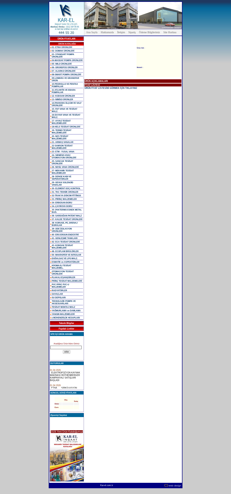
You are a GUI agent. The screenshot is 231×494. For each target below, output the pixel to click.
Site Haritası (169, 32)
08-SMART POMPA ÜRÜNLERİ (66, 74)
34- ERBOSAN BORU (62, 202)
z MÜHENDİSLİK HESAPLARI (66, 318)
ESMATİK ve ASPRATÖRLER (65, 262)
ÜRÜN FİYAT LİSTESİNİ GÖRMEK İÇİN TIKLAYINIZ (111, 88)
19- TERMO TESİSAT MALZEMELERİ (61, 131)
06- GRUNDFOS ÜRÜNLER (65, 67)
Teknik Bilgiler (66, 323)
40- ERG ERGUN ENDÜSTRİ (65, 235)
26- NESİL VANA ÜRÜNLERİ (65, 167)
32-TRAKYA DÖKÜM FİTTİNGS (66, 195)
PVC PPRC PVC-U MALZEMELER (60, 285)
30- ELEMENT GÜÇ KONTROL (66, 188)
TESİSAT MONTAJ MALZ (63, 307)
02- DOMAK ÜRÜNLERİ (63, 51)
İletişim (121, 32)
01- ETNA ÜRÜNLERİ (62, 47)
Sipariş (132, 32)
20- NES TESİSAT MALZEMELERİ (60, 137)
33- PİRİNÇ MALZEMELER (64, 199)
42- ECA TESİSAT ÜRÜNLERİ (66, 242)
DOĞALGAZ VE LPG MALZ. (65, 258)
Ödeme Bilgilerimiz (149, 32)
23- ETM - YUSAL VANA (63, 151)
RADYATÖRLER (59, 290)
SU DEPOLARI (59, 297)
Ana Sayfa (91, 32)
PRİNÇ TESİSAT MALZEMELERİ (67, 281)
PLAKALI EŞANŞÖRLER (63, 277)
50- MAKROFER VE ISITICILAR (66, 255)
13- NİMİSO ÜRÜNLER (62, 99)
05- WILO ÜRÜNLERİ (62, 64)
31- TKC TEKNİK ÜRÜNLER (65, 192)
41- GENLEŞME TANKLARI (64, 238)
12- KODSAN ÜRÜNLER (63, 96)
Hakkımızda (107, 32)
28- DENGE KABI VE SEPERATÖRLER (61, 177)
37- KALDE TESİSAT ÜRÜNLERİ (67, 219)
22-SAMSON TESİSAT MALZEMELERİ (62, 147)
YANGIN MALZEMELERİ (63, 314)
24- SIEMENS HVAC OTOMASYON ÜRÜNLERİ (64, 156)
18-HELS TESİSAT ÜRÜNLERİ (66, 127)
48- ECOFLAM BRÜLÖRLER (65, 251)
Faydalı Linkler (66, 328)
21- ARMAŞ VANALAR (62, 142)
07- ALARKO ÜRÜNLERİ (63, 71)
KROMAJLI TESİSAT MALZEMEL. (61, 266)
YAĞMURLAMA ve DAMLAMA (66, 310)
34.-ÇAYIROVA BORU (62, 206)
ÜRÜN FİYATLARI (66, 38)
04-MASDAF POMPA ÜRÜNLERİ (67, 60)
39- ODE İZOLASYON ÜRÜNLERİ (62, 230)
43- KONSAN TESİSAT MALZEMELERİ (62, 246)
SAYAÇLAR (57, 294)
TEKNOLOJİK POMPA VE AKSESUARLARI (64, 302)
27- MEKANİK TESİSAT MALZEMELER (63, 171)
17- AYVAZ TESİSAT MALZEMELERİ (61, 122)
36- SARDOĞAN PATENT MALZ (67, 216)
